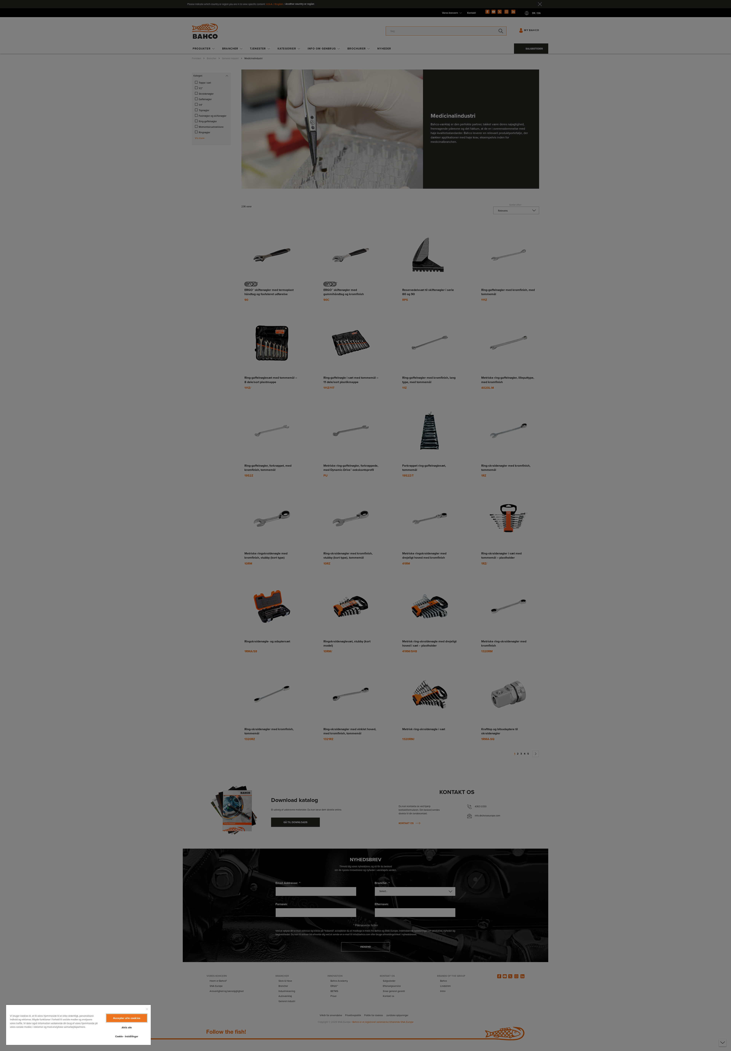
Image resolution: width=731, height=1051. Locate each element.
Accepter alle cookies (126, 1018)
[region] (78, 1025)
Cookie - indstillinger (126, 1036)
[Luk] (147, 1009)
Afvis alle (127, 1027)
